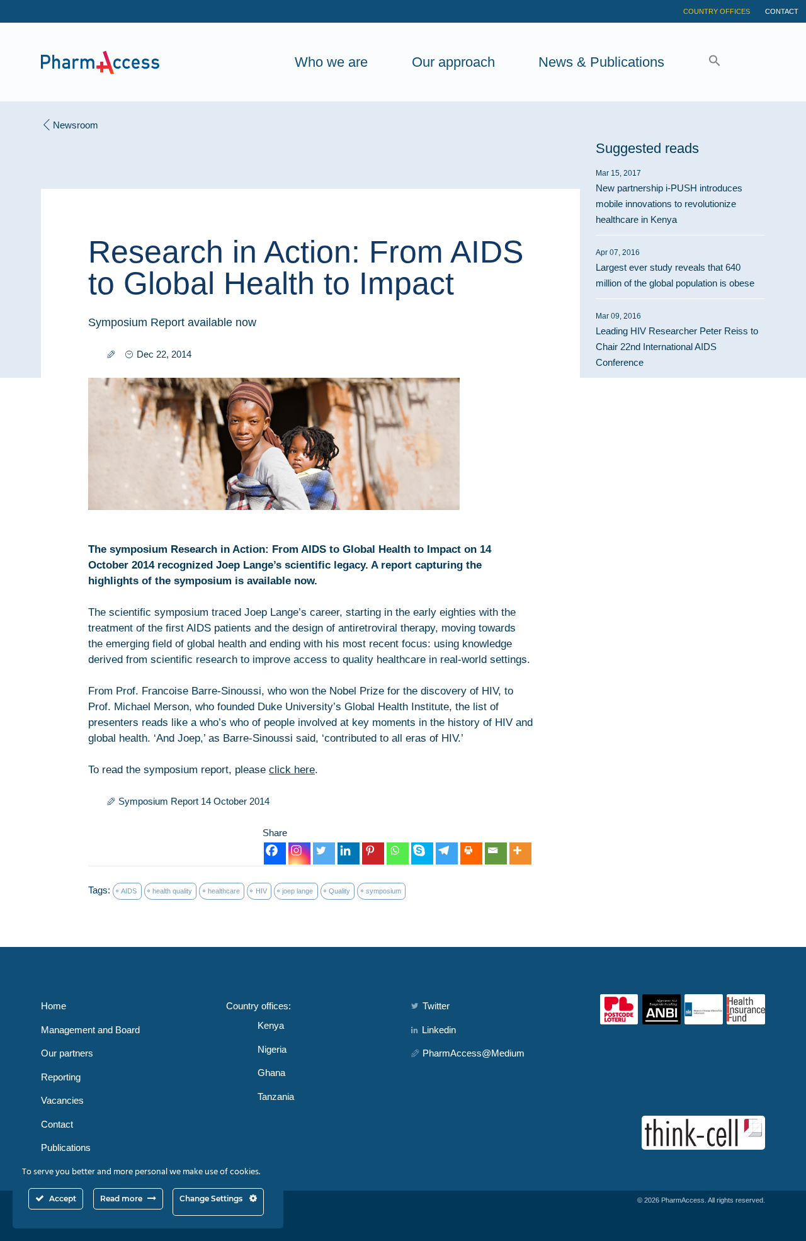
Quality (339, 891)
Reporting (61, 1077)
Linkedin (439, 1029)
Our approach (453, 62)
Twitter (436, 1005)
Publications (66, 1147)
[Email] (496, 853)
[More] (520, 853)
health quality (172, 891)
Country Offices (716, 11)
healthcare (224, 891)
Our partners (67, 1053)
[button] (714, 62)
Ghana (271, 1072)
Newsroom (75, 125)
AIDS (129, 891)
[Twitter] (324, 853)
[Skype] (422, 853)
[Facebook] (275, 853)
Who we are (331, 62)
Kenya (271, 1025)
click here (292, 770)
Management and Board (90, 1029)
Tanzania (276, 1096)
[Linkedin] (349, 853)
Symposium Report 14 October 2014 (194, 801)
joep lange (297, 891)
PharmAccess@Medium (474, 1053)
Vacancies (62, 1100)
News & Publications (601, 62)
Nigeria (272, 1049)
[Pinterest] (373, 853)
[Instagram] (299, 853)
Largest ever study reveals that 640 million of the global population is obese (675, 268)
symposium (383, 891)
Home (53, 1005)
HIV (261, 891)
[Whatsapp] (398, 853)
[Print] (471, 853)
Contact (781, 11)
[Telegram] (447, 853)
